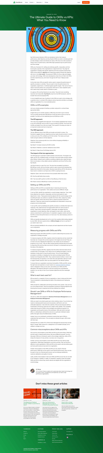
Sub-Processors (55, 436)
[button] (32, 2)
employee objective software (63, 265)
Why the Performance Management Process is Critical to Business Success (50, 404)
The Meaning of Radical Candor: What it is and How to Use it (31, 404)
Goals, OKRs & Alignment (42, 433)
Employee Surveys (41, 436)
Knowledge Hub (69, 431)
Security (53, 438)
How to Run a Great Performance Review (67, 403)
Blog (24, 436)
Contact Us (25, 433)
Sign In (24, 438)
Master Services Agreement (57, 440)
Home (26, 2)
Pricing (46, 2)
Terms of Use (54, 435)
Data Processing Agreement (57, 442)
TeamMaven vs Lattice (42, 442)
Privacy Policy (54, 433)
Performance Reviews (42, 431)
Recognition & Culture (42, 435)
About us (25, 431)
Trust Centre (54, 431)
